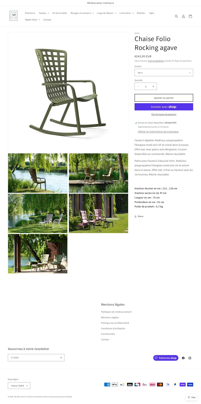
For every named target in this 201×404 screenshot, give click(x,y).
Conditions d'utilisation (113, 328)
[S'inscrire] (60, 357)
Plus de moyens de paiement (164, 114)
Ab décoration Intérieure (24, 397)
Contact (105, 339)
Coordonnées (108, 333)
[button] (44, 13)
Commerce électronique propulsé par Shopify (53, 397)
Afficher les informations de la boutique (158, 131)
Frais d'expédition (156, 61)
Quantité (138, 80)
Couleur (138, 66)
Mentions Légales (110, 317)
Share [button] (141, 216)
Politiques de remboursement (116, 311)
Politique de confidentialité (115, 322)
